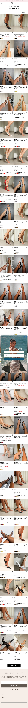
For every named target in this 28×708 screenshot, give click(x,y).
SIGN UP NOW (14, 358)
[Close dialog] (25, 337)
